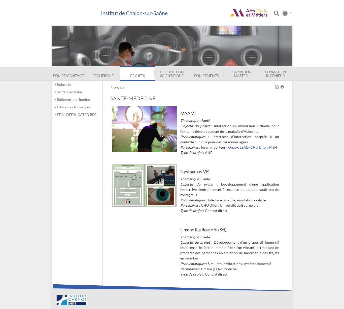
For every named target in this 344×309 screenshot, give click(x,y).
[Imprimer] (283, 87)
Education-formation (73, 107)
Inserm (206, 147)
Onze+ (233, 147)
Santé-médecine (69, 92)
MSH (273, 147)
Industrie (64, 84)
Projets (137, 75)
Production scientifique (172, 73)
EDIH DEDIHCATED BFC (77, 114)
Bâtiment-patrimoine (73, 99)
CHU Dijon (259, 147)
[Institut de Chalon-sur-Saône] (76, 13)
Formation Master (241, 73)
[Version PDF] (278, 87)
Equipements (206, 75)
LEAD (244, 147)
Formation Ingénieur (275, 73)
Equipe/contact (68, 75)
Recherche (103, 75)
